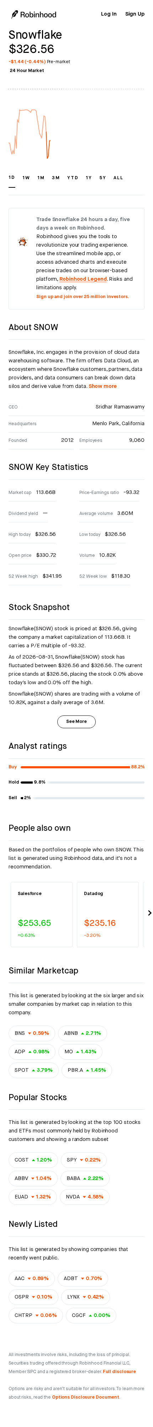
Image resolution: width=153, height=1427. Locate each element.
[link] (109, 14)
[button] (12, 181)
